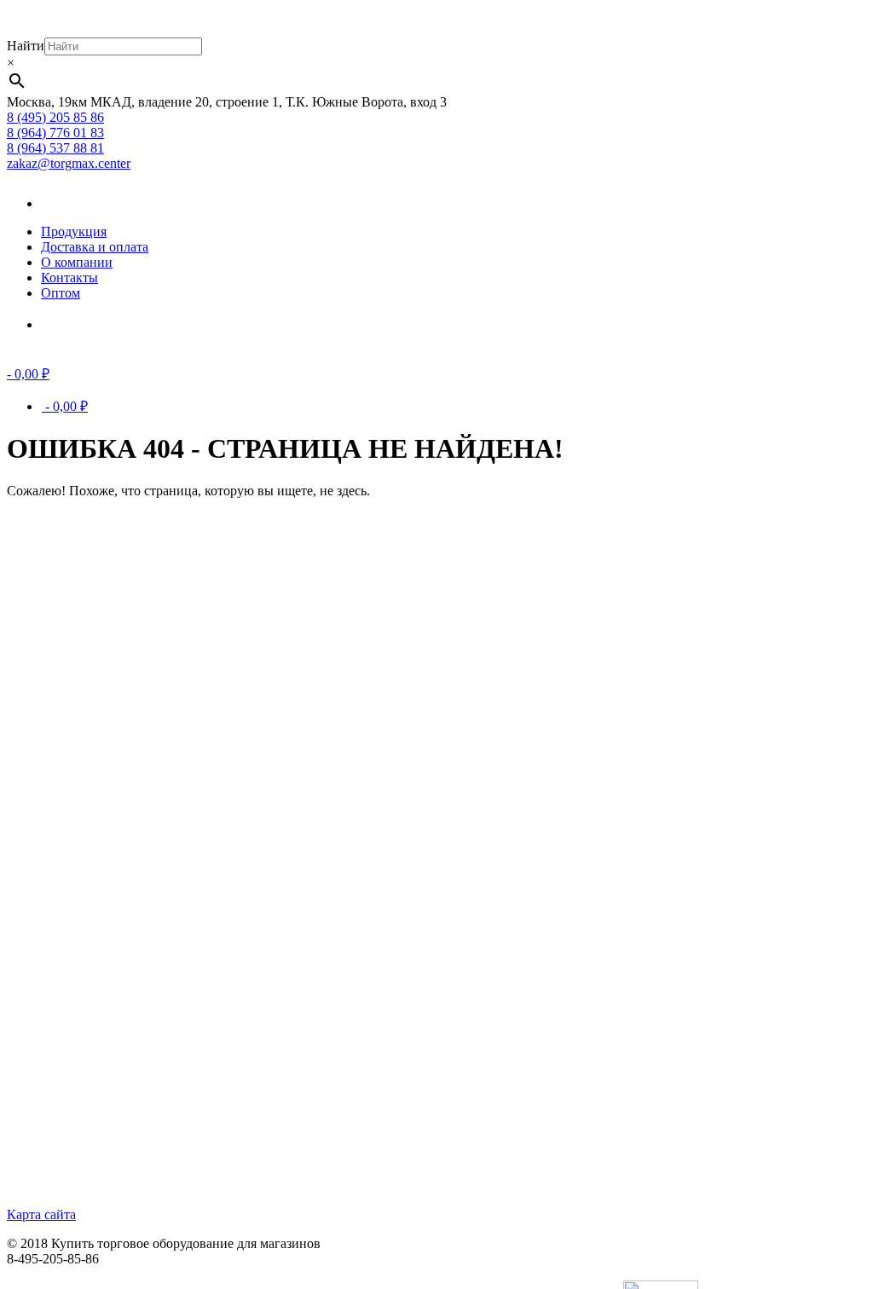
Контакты (69, 277)
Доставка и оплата (94, 247)
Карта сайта (41, 1214)
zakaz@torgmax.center (68, 163)
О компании (77, 262)
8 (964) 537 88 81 (55, 148)
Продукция (74, 231)
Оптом (60, 293)
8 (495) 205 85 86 (55, 117)
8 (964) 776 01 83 (55, 132)
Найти (25, 45)
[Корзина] (66, 324)
